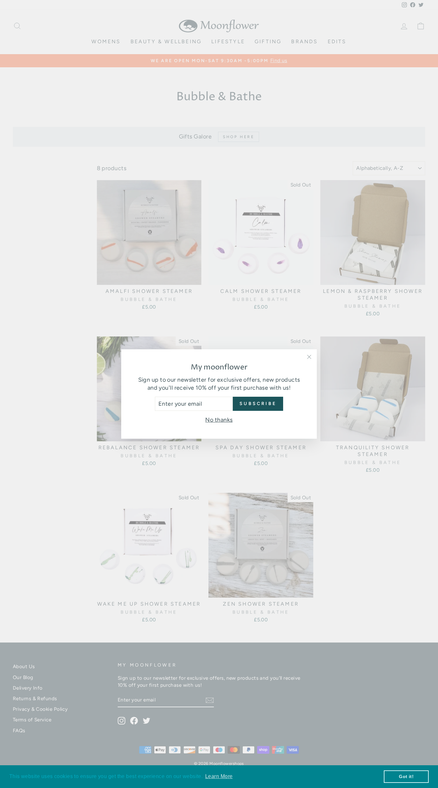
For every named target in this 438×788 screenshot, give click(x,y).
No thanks (218, 419)
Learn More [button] (219, 776)
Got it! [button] (406, 776)
